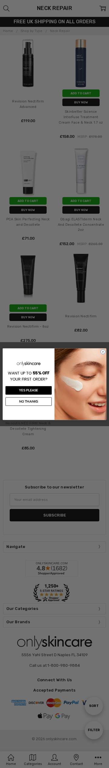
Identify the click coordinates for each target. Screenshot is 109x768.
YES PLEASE (28, 390)
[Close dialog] (103, 351)
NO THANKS (28, 401)
